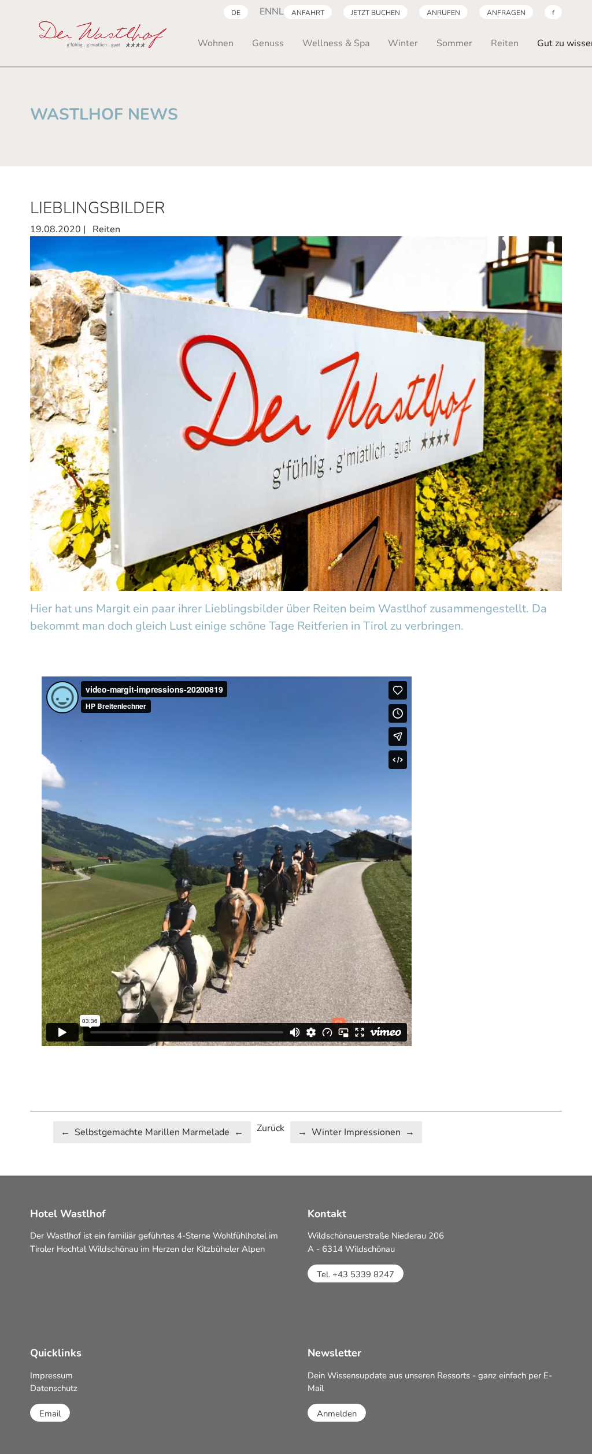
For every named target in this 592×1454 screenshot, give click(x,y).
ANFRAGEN (506, 12)
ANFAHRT (307, 12)
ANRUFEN (443, 12)
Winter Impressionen (356, 1132)
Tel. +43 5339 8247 (355, 1274)
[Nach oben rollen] (566, 1428)
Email (50, 1413)
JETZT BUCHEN (375, 12)
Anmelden (337, 1413)
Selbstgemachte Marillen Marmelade (152, 1132)
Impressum (51, 1375)
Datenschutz (53, 1388)
